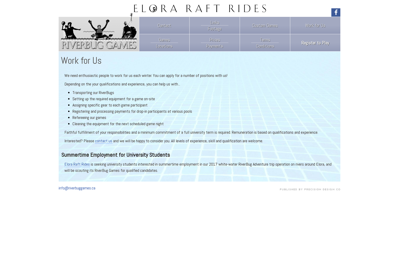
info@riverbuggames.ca (77, 188)
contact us (103, 140)
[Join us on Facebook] (335, 12)
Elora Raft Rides (77, 164)
